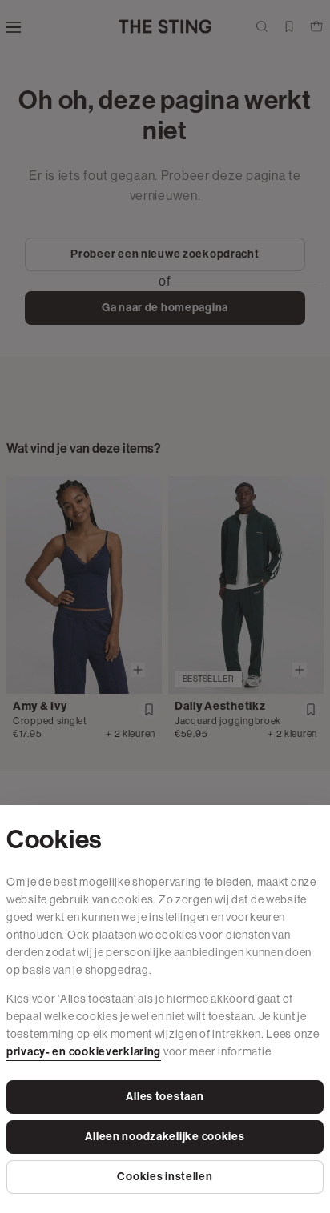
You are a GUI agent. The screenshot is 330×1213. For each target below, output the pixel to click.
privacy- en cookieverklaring (83, 1052)
